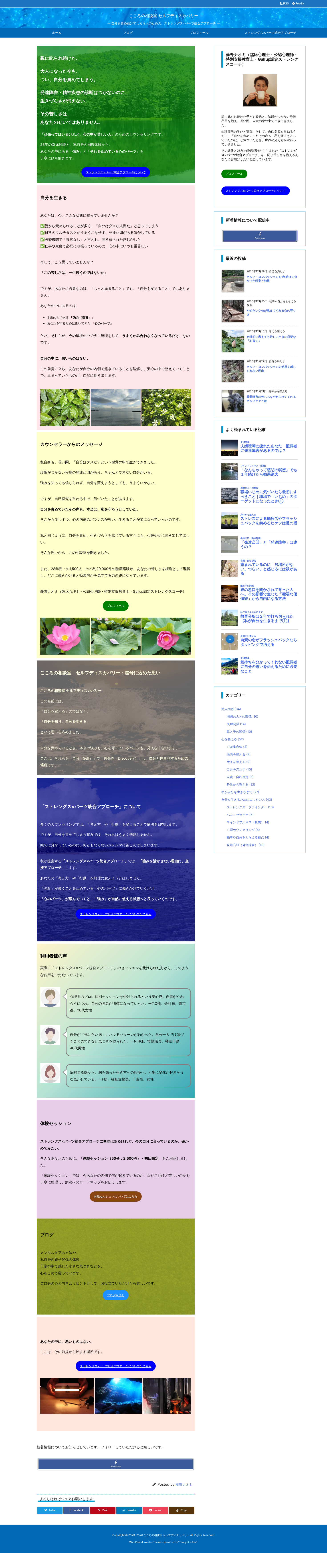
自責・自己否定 (240, 777)
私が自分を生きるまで (240, 792)
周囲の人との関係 (242, 716)
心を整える (232, 739)
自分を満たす (239, 769)
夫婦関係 (236, 724)
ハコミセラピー (240, 815)
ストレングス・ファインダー (250, 807)
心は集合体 (237, 746)
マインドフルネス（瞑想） (248, 822)
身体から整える (241, 784)
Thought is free (187, 1542)
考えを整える (238, 762)
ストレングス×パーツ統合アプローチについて (116, 172)
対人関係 (231, 709)
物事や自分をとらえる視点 (248, 837)
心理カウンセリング (243, 830)
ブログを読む (115, 1295)
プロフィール (115, 605)
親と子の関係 (239, 731)
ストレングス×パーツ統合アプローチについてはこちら (115, 914)
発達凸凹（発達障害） (245, 845)
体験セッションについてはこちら (115, 1196)
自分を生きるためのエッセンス (246, 799)
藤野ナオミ (184, 1484)
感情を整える (238, 754)
